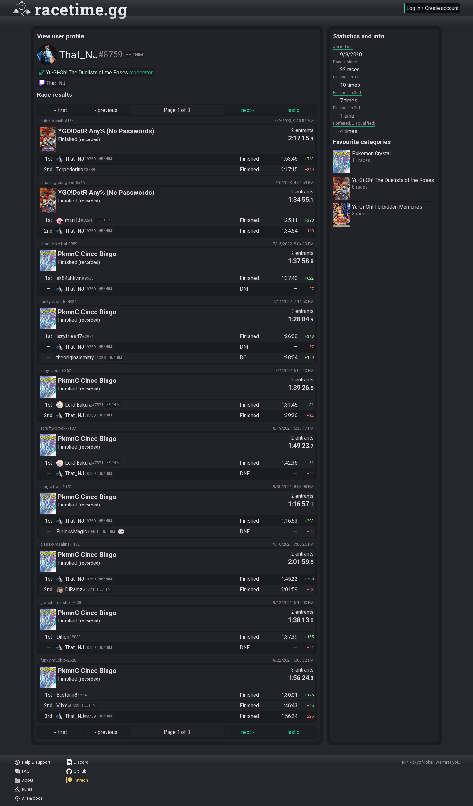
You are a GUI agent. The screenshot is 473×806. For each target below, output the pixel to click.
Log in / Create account (432, 8)
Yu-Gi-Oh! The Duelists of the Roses (87, 72)
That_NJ (55, 83)
